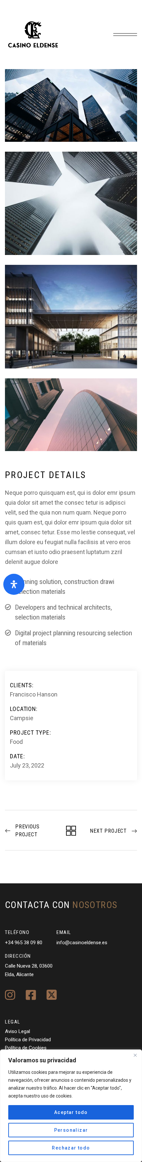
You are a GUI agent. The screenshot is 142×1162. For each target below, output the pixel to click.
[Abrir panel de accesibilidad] (13, 584)
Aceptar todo (71, 1112)
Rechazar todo (71, 1147)
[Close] (135, 1055)
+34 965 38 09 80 (23, 943)
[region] (71, 1105)
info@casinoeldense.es (81, 943)
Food (16, 741)
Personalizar (71, 1130)
